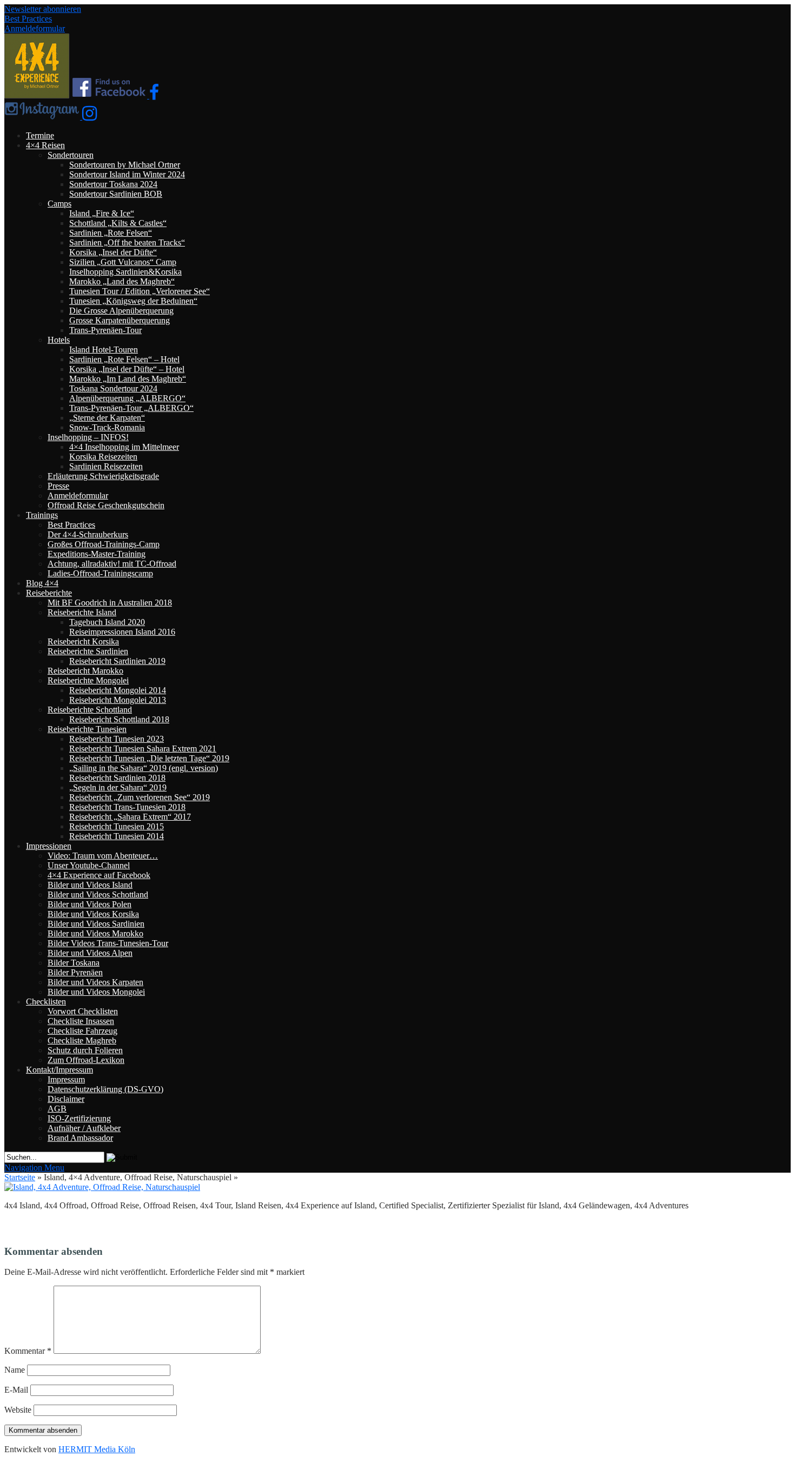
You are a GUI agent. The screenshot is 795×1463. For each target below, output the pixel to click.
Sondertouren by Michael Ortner (124, 164)
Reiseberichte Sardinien (88, 651)
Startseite (19, 1177)
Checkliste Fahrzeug (82, 1030)
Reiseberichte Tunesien (87, 729)
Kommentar (27, 1350)
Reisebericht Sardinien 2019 (117, 661)
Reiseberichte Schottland (90, 709)
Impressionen (48, 845)
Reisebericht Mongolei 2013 (117, 699)
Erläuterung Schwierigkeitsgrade (103, 476)
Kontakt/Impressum (59, 1069)
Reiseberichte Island (82, 612)
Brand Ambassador (80, 1137)
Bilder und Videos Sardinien (96, 923)
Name (14, 1369)
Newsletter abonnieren (42, 9)
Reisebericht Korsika (83, 641)
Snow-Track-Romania (107, 427)
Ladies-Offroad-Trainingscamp (100, 573)
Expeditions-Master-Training (96, 553)
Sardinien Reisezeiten (106, 466)
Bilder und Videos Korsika (93, 914)
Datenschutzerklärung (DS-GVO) (105, 1089)
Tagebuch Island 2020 (107, 622)
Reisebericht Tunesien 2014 (116, 836)
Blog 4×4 (42, 583)
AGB (57, 1108)
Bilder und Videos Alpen (90, 952)
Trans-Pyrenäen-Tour (105, 330)
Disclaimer (66, 1098)
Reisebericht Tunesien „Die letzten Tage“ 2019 (149, 758)
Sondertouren (71, 154)
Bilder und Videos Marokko (95, 933)
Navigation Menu (34, 1167)
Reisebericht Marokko (85, 670)
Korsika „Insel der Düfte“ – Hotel (126, 369)
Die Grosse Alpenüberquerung (121, 310)
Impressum (66, 1079)
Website (17, 1409)
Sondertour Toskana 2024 (113, 184)
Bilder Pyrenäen (75, 972)
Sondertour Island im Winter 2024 (127, 174)
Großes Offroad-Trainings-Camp (104, 544)
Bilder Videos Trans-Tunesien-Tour (108, 943)
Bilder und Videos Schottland (98, 894)
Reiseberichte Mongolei (88, 680)
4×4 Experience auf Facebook (99, 875)
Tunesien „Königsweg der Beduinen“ (133, 300)
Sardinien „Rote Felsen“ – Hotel (124, 359)
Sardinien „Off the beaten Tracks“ (127, 242)
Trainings (42, 515)
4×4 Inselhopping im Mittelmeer (124, 446)
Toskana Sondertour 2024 (113, 388)
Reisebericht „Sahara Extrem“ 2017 (130, 816)
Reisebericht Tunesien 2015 (116, 826)
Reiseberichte (49, 592)
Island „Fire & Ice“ (101, 213)
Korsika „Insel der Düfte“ (113, 252)
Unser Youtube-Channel (89, 865)
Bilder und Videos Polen (89, 904)
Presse (58, 485)
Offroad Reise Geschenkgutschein (106, 505)
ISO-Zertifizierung (79, 1118)
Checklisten (46, 1001)
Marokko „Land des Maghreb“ (122, 281)
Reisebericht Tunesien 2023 (116, 738)
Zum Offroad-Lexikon (86, 1060)
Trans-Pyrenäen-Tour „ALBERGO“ (131, 408)
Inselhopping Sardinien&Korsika (125, 271)
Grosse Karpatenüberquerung (119, 320)
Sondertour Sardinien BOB (115, 193)
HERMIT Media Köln (96, 1449)
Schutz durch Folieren (85, 1050)
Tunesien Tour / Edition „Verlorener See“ (139, 291)
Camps (59, 203)
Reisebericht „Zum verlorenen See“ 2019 (139, 797)
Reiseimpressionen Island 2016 (122, 631)
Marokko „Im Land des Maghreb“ (127, 378)
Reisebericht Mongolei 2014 (117, 690)
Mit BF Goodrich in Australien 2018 (110, 602)
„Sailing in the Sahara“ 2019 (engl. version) (143, 768)
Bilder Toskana (74, 962)
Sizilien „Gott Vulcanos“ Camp (122, 262)
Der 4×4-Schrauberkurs (88, 534)
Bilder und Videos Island (90, 884)
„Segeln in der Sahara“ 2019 (118, 787)
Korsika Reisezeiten (103, 456)
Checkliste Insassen (81, 1021)
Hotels (59, 339)
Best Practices (28, 18)
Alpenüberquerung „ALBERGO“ (127, 398)
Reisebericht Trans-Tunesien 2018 (127, 807)
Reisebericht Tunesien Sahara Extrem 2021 (142, 748)
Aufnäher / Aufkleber (84, 1128)
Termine (40, 135)
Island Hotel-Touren (103, 349)
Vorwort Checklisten (83, 1011)
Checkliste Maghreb (82, 1040)
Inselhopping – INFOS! (88, 437)
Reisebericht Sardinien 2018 (117, 777)
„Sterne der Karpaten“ (107, 417)
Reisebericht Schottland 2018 (119, 719)
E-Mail (16, 1389)
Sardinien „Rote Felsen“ (110, 232)
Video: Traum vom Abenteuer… (103, 855)
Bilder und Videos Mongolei (96, 991)
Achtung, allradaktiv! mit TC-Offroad (112, 563)
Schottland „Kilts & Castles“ (118, 223)
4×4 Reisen (45, 145)
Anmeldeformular (34, 28)
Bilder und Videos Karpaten (95, 982)
